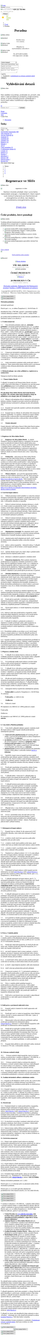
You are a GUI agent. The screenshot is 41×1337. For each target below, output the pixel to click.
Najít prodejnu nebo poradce (20, 255)
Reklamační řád (23, 286)
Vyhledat (22, 107)
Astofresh (4, 139)
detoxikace (4, 156)
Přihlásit (5, 14)
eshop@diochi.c (17, 1177)
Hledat (3, 7)
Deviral (3, 161)
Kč (7, 16)
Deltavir (3, 152)
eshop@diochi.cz (32, 872)
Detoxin (3, 158)
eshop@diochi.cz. (6, 1023)
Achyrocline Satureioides (8, 132)
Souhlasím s (19, 76)
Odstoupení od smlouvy (29, 288)
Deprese (3, 154)
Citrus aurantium (6, 147)
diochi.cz (34, 750)
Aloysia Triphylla (6, 135)
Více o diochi (5, 249)
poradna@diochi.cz (6, 1317)
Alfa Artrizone (5, 133)
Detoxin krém (5, 159)
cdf (2, 145)
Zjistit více (21, 207)
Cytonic (3, 151)
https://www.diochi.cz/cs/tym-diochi (11, 479)
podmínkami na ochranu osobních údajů (23, 76)
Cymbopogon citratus (7, 149)
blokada (3, 144)
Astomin (3, 140)
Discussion (8, 120)
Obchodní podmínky (10, 286)
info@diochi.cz (18, 872)
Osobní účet (8, 18)
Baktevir (3, 142)
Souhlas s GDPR (15, 288)
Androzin (3, 137)
